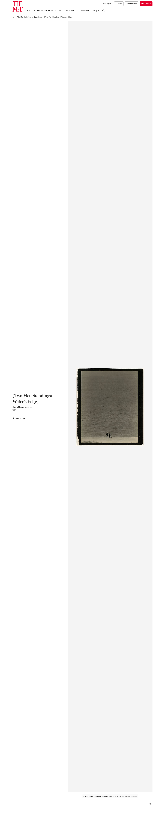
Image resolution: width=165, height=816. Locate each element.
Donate (119, 3)
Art (60, 10)
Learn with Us (70, 10)
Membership (132, 3)
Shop (94, 10)
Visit (29, 10)
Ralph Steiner (19, 407)
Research (84, 10)
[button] (150, 804)
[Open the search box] (103, 10)
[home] (14, 17)
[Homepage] (18, 6)
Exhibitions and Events (45, 10)
